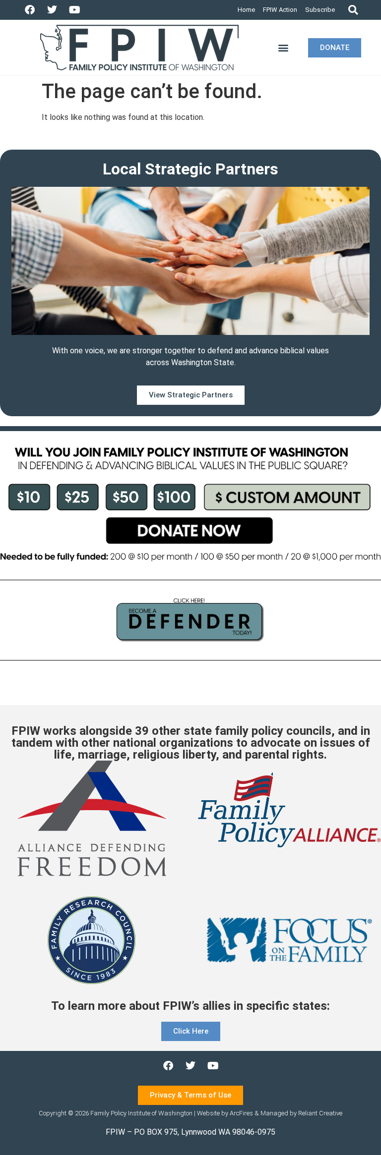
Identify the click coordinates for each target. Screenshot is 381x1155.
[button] (353, 10)
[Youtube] (74, 10)
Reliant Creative (320, 1113)
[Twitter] (52, 10)
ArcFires (241, 1113)
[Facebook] (30, 10)
